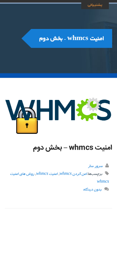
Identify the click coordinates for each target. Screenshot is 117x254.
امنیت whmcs (47, 173)
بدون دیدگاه (92, 189)
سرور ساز (95, 166)
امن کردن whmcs (73, 173)
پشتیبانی (95, 4)
